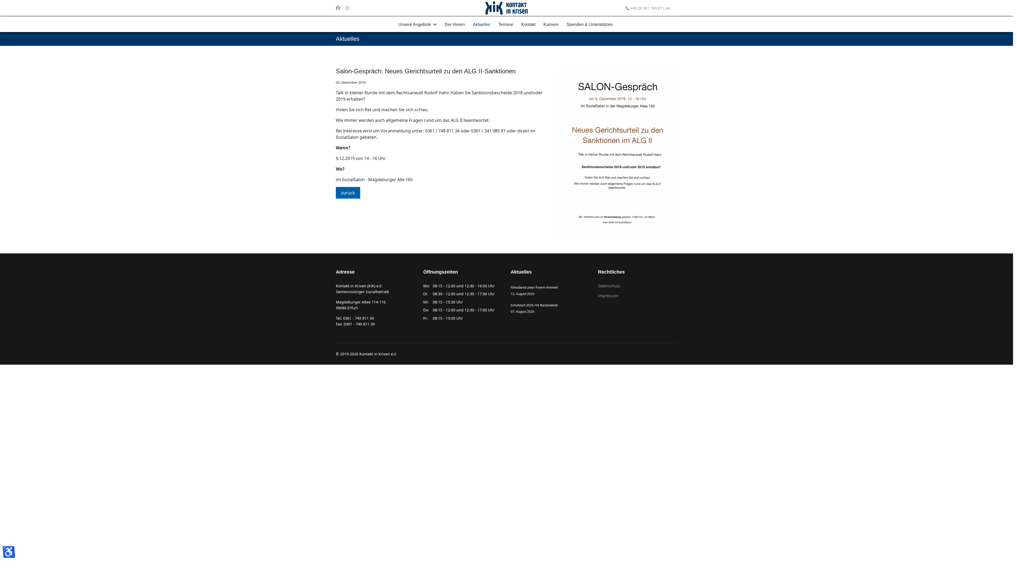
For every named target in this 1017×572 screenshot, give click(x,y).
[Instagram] (347, 8)
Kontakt (528, 24)
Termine (505, 24)
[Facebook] (338, 8)
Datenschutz (609, 285)
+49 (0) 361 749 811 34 (650, 8)
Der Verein (455, 24)
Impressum (608, 295)
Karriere (551, 24)
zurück (348, 193)
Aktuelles (481, 24)
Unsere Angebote (414, 24)
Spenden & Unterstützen (590, 24)
